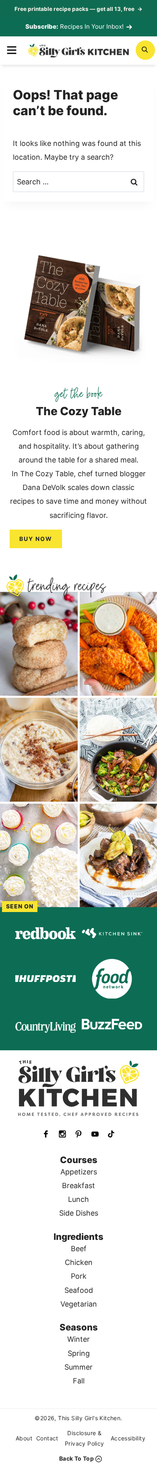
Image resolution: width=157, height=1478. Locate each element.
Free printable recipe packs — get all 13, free (78, 9)
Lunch (78, 1199)
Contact (47, 1438)
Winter (78, 1339)
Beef (79, 1248)
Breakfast (78, 1185)
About (24, 1438)
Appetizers (78, 1172)
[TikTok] (111, 1134)
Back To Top (76, 1458)
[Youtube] (95, 1134)
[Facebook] (46, 1134)
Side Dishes (78, 1213)
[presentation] (39, 644)
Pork (79, 1276)
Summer (78, 1367)
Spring (79, 1353)
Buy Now (35, 538)
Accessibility (128, 1438)
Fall (79, 1381)
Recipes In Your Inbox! (91, 26)
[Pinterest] (78, 1134)
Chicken (79, 1262)
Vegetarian (78, 1304)
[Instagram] (62, 1134)
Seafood (78, 1290)
